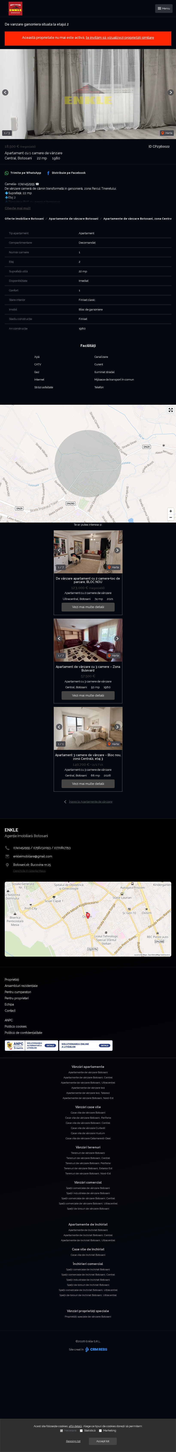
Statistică (90, 1430)
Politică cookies (16, 1026)
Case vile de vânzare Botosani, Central (88, 1122)
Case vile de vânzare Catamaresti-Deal (88, 1138)
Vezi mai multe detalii (88, 607)
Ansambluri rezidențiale (21, 985)
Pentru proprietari (17, 998)
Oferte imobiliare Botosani (24, 218)
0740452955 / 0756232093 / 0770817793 (42, 848)
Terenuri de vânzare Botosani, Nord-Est (88, 1173)
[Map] (88, 464)
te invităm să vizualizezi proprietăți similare (120, 38)
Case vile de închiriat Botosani (88, 1254)
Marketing (109, 1430)
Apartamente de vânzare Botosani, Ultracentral (88, 1082)
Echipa (9, 1004)
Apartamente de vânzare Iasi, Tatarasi (88, 1092)
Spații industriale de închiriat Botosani (88, 1279)
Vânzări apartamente (88, 1066)
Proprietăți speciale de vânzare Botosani (88, 1316)
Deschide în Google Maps (29, 870)
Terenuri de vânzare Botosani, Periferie (88, 1163)
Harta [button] (168, 133)
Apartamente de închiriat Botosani (88, 1230)
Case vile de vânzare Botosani (88, 1112)
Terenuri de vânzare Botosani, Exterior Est (88, 1168)
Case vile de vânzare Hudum (88, 1133)
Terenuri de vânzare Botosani (88, 1152)
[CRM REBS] (95, 1349)
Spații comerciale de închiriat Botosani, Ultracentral (88, 1290)
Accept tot (102, 1441)
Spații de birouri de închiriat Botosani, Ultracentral (88, 1295)
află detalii (75, 1426)
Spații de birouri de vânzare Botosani (88, 1208)
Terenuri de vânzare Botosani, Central (88, 1158)
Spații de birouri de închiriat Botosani (88, 1284)
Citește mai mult (17, 208)
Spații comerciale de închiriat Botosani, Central (88, 1274)
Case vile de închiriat (88, 1249)
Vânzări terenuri (88, 1147)
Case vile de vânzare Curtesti (88, 1128)
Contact (10, 1010)
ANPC (9, 1020)
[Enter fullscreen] (171, 410)
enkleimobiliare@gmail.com (32, 856)
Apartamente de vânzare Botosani (73, 218)
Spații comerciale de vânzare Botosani (88, 1188)
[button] (5, 92)
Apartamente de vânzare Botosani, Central (88, 1077)
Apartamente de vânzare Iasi (88, 1087)
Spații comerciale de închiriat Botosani (88, 1269)
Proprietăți (12, 979)
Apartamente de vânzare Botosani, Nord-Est (88, 1098)
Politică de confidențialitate (23, 1032)
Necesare (70, 1430)
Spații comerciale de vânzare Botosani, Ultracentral (88, 1203)
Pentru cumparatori (18, 992)
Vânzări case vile (88, 1107)
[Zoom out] (171, 517)
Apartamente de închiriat (88, 1224)
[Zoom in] (171, 511)
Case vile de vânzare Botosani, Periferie (88, 1117)
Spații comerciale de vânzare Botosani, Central (88, 1198)
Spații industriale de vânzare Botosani (88, 1193)
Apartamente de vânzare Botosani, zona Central (138, 218)
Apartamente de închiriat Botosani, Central (88, 1235)
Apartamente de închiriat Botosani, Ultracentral (88, 1240)
